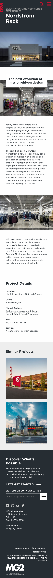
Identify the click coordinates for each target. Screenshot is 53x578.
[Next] (48, 213)
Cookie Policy (39, 548)
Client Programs (16, 9)
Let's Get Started (20, 484)
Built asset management (18, 311)
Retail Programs (29, 314)
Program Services (29, 331)
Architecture (12, 331)
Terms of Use (39, 552)
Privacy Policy (22, 548)
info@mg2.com (14, 528)
